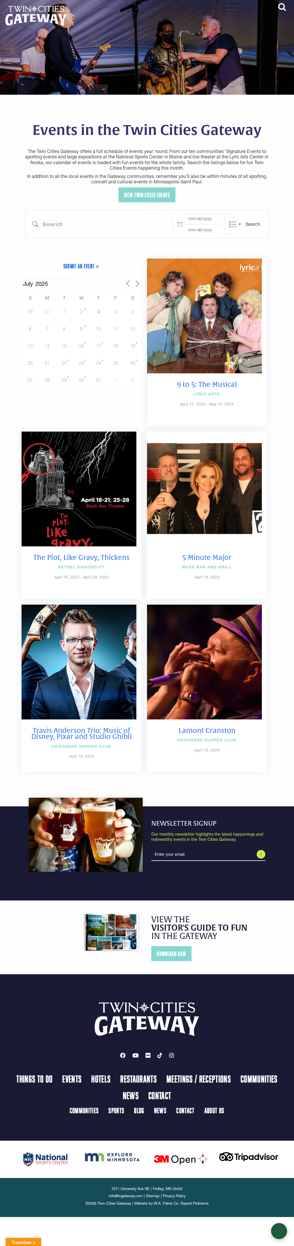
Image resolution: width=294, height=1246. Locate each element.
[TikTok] (159, 1055)
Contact (159, 1095)
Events (72, 1079)
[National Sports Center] (45, 1159)
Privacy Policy (174, 1196)
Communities (259, 1079)
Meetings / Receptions (199, 1079)
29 (64, 380)
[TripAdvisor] (248, 1156)
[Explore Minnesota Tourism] (113, 1156)
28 (47, 380)
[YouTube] (135, 1055)
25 (115, 363)
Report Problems (194, 1203)
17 (98, 346)
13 (30, 346)
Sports (116, 1110)
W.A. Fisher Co (166, 1203)
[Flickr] (148, 1055)
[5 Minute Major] (204, 488)
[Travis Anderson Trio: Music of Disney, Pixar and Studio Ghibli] (79, 661)
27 (30, 380)
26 (132, 363)
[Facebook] (122, 1055)
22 (64, 363)
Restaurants (138, 1079)
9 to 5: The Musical (207, 384)
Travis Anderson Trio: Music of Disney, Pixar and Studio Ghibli (81, 733)
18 (115, 346)
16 (81, 346)
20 (30, 363)
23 (81, 363)
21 (47, 363)
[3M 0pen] (180, 1159)
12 (132, 329)
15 (64, 346)
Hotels (101, 1079)
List (232, 224)
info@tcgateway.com (126, 1196)
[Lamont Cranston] (204, 661)
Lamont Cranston (207, 730)
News (131, 1095)
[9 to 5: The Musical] (204, 315)
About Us (214, 1110)
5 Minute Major (206, 557)
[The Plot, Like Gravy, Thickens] (79, 488)
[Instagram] (171, 1055)
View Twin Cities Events (147, 195)
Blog (139, 1110)
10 (98, 329)
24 (98, 363)
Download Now (171, 954)
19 (132, 346)
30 (47, 312)
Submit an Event (79, 266)
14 (47, 346)
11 (115, 329)
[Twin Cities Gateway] (36, 15)
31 (98, 380)
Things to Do (34, 1079)
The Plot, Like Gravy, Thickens (81, 557)
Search (252, 224)
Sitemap (153, 1196)
